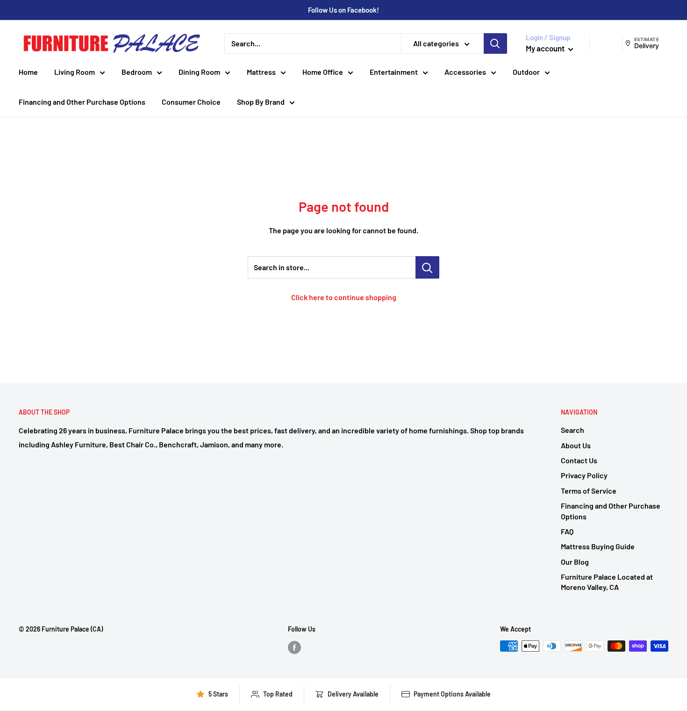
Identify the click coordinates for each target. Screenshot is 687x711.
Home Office (322, 71)
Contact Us (579, 460)
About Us (576, 445)
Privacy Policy (584, 475)
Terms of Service (588, 490)
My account (546, 48)
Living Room (74, 71)
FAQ (567, 531)
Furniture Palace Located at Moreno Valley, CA (607, 581)
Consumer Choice (191, 101)
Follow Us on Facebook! (343, 10)
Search (572, 429)
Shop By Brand (261, 101)
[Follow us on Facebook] (294, 647)
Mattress (261, 71)
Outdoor (526, 71)
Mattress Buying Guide (598, 546)
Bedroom (137, 71)
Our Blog (575, 561)
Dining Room (199, 71)
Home (28, 71)
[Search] (495, 43)
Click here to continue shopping (343, 297)
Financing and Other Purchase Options (82, 101)
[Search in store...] (427, 267)
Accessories (465, 71)
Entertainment (394, 71)
